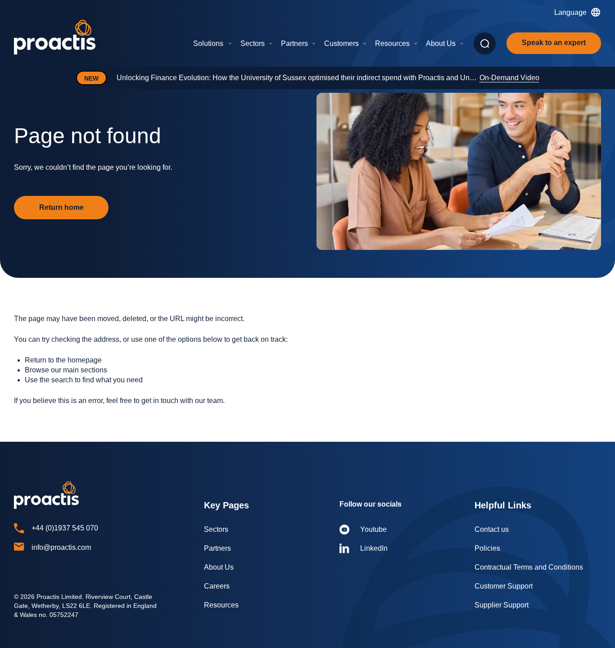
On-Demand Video (509, 78)
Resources (392, 43)
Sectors (252, 43)
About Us (441, 43)
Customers (341, 43)
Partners (294, 43)
